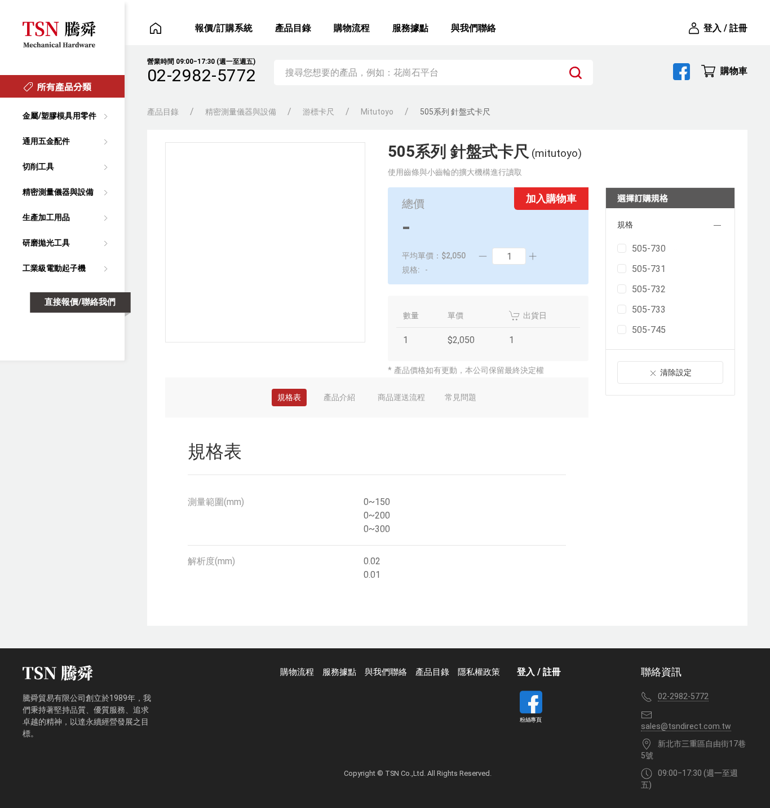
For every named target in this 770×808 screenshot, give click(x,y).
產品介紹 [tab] (339, 397)
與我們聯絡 (473, 28)
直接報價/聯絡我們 (80, 302)
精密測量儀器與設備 (240, 111)
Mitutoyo (377, 111)
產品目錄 (293, 28)
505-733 (649, 309)
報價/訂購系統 (224, 28)
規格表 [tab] (289, 397)
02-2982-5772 (201, 75)
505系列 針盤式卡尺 (455, 111)
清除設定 (676, 372)
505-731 (649, 269)
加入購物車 (551, 198)
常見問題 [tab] (460, 397)
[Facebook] (681, 71)
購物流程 (352, 28)
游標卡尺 (318, 111)
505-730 (649, 248)
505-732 (649, 289)
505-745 (649, 329)
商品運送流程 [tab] (401, 397)
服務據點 (410, 28)
